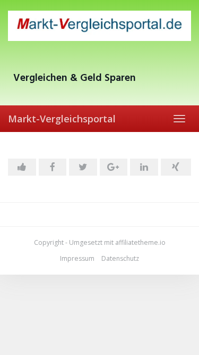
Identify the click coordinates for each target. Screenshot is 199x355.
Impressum (77, 258)
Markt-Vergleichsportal (62, 118)
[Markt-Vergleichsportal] (99, 26)
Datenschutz (120, 258)
